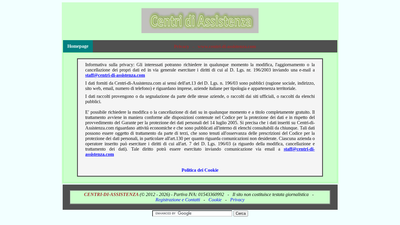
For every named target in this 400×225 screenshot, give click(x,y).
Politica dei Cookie (200, 170)
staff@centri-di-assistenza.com (115, 75)
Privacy (237, 199)
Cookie (215, 199)
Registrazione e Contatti (177, 199)
